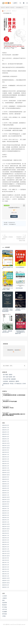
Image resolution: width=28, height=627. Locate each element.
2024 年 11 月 (5, 472)
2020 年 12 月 (5, 578)
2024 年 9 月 (5, 477)
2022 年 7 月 (5, 535)
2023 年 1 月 (5, 522)
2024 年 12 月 (5, 470)
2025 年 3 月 (5, 463)
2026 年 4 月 (5, 434)
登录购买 (14, 216)
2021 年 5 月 (5, 567)
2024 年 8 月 (5, 479)
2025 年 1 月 (5, 468)
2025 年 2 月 (5, 465)
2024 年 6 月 (5, 483)
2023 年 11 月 (5, 499)
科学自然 (4, 613)
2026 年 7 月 (5, 427)
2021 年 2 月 (5, 573)
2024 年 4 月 (5, 488)
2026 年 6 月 (5, 429)
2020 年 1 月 (5, 587)
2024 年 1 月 (5, 495)
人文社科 (4, 595)
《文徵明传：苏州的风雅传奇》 (7, 238)
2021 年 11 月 (5, 553)
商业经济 (12, 7)
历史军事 (4, 602)
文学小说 (4, 609)
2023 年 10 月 (5, 501)
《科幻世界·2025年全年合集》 (10, 401)
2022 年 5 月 (5, 540)
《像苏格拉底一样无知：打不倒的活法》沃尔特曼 (14, 384)
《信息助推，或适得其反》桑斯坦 (10, 381)
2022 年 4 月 (5, 542)
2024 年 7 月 (5, 481)
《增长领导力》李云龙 (7, 407)
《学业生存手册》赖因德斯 (9, 379)
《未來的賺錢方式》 (12, 224)
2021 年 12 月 (5, 551)
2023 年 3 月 (5, 517)
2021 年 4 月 (5, 569)
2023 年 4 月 (5, 515)
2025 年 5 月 (5, 459)
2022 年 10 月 (5, 528)
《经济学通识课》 (19, 288)
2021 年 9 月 (5, 558)
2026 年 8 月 (5, 425)
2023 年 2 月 (5, 519)
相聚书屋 (7, 7)
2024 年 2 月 (5, 492)
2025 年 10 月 (5, 447)
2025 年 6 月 (5, 456)
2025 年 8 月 (5, 452)
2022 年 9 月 (5, 531)
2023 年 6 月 (5, 510)
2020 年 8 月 (5, 585)
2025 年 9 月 (5, 450)
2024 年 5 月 (5, 486)
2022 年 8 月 (5, 533)
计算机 (4, 616)
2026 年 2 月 (5, 438)
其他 (3, 600)
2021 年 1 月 (5, 576)
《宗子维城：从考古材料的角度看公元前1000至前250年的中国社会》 (13, 415)
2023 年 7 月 (5, 508)
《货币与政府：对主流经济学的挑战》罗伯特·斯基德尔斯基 (7, 310)
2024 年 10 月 (5, 474)
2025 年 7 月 (5, 454)
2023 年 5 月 (5, 513)
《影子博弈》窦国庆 (7, 374)
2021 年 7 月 (5, 562)
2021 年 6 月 (5, 564)
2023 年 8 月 (5, 506)
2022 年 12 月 (5, 524)
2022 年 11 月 (5, 526)
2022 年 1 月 (5, 549)
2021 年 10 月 (5, 555)
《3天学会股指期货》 (20, 267)
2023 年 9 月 (5, 504)
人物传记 (4, 598)
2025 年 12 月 (5, 443)
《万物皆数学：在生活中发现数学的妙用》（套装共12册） (20, 239)
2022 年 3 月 (5, 544)
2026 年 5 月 (5, 432)
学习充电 (4, 607)
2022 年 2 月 (5, 546)
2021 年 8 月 (5, 560)
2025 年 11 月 (5, 445)
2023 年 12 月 (5, 497)
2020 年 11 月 (5, 580)
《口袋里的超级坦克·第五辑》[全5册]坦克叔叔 (13, 395)
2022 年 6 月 (5, 537)
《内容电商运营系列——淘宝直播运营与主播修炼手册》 (20, 332)
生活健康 (4, 611)
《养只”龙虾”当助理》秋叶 (8, 376)
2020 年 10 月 (5, 582)
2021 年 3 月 (5, 571)
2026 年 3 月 (5, 436)
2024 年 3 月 (5, 490)
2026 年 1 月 (5, 441)
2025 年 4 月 (5, 461)
